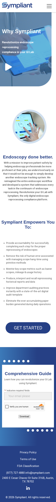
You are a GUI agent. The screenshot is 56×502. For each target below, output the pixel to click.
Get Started (28, 327)
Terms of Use (28, 459)
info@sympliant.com (37, 472)
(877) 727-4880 (15, 472)
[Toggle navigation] (49, 6)
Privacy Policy (28, 452)
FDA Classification (28, 466)
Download (24, 416)
